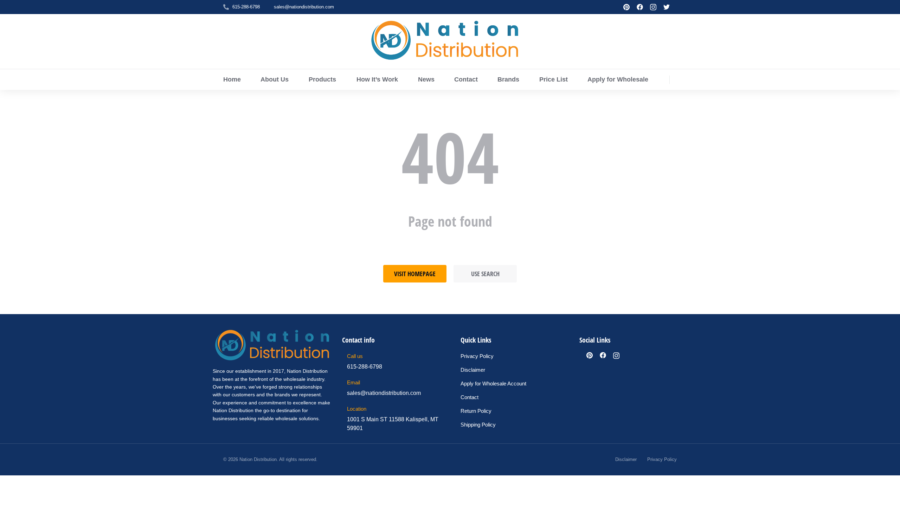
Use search (485, 273)
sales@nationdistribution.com (304, 6)
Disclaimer (626, 459)
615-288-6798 (246, 6)
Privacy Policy (662, 459)
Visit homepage (415, 273)
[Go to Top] (889, 509)
